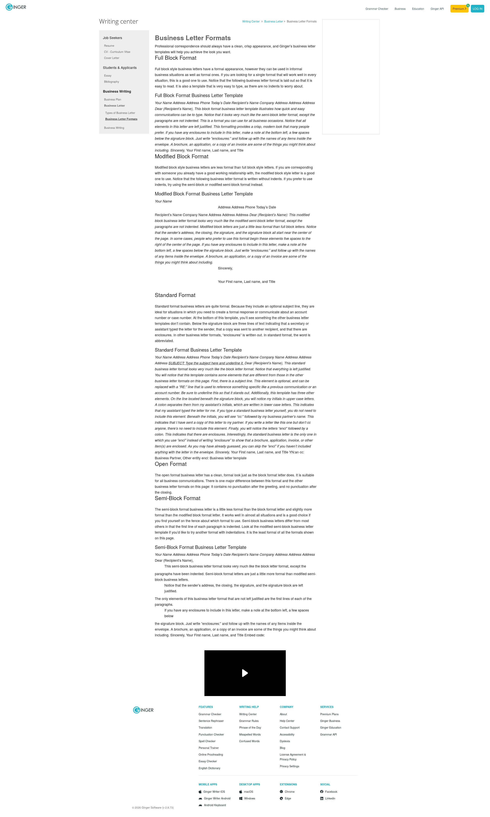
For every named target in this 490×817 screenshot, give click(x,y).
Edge (288, 798)
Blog (282, 748)
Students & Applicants (120, 67)
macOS (248, 791)
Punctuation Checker (211, 734)
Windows (249, 798)
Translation (205, 727)
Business (400, 9)
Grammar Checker (377, 9)
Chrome (290, 791)
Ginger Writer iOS (214, 791)
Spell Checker (207, 741)
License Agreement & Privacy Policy (293, 757)
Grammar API (328, 734)
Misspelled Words (250, 734)
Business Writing (117, 91)
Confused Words (249, 741)
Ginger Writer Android (217, 798)
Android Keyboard (215, 805)
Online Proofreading (211, 754)
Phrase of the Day (250, 727)
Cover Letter (111, 58)
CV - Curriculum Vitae (117, 52)
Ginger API (437, 9)
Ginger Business (330, 721)
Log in (477, 9)
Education (418, 9)
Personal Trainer (209, 748)
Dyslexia (285, 741)
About (283, 714)
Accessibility (287, 734)
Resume (109, 45)
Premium (459, 9)
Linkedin (330, 798)
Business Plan (112, 99)
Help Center (287, 721)
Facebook (331, 791)
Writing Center (251, 21)
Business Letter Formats (121, 119)
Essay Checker (208, 761)
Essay (107, 75)
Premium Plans (329, 714)
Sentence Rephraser (211, 721)
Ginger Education (330, 727)
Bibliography (111, 81)
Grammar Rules (249, 721)
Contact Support (290, 727)
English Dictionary (209, 768)
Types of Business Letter (120, 113)
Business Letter (273, 21)
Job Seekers (112, 37)
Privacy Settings (289, 766)
